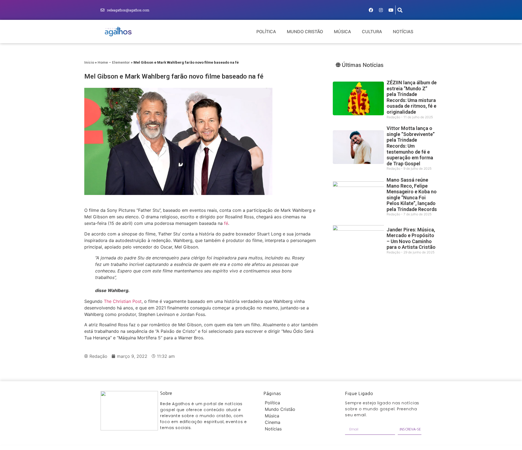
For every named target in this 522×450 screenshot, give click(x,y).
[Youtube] (391, 10)
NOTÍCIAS (403, 31)
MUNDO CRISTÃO (305, 31)
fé (226, 223)
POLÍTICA (266, 31)
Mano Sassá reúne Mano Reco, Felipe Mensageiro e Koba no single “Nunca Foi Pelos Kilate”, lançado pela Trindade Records (412, 194)
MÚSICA (342, 31)
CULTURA (372, 31)
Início (89, 62)
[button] (400, 9)
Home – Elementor (114, 62)
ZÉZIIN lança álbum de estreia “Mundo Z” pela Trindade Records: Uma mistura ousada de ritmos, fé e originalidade (412, 97)
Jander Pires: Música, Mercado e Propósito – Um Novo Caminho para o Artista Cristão (411, 238)
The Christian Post (123, 301)
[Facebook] (370, 10)
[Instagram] (381, 10)
